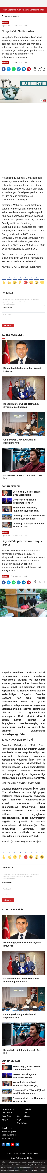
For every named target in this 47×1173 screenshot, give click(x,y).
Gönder (7, 325)
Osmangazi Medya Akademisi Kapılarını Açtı (19, 441)
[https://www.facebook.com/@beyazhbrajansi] (12, 1144)
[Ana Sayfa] (2, 16)
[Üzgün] (42, 279)
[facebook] (4, 69)
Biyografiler (6, 1119)
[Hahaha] (31, 279)
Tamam (42, 1170)
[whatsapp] (14, 69)
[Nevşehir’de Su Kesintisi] (23, 89)
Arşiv (19, 1119)
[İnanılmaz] (36, 279)
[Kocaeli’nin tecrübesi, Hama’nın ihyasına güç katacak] (23, 388)
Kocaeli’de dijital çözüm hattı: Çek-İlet (22, 477)
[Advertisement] (23, 139)
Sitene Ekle (16, 1153)
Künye (35, 1153)
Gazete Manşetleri (9, 1131)
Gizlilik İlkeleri (29, 1158)
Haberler (8, 16)
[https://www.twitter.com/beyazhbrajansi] (8, 1144)
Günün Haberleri (23, 1116)
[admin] (17, 1144)
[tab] (8, 293)
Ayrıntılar (34, 1170)
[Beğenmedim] (20, 279)
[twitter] (9, 69)
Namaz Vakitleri (8, 1138)
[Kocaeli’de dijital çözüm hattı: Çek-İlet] (23, 460)
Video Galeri (6, 1116)
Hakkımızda (27, 1153)
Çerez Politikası (16, 1158)
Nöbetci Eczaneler (9, 1135)
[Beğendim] (4, 279)
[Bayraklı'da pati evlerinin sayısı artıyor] (23, 602)
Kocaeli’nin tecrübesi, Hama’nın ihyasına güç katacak (21, 405)
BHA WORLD (8, 1109)
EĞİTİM (28, 1109)
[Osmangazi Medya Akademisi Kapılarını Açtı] (23, 424)
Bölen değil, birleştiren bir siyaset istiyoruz (22, 369)
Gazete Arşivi (22, 1123)
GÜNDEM (16, 16)
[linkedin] (24, 69)
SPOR (27, 1113)
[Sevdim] (15, 279)
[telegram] (19, 69)
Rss (8, 1153)
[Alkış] (9, 279)
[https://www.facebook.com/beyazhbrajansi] (3, 1144)
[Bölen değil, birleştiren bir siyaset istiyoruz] (23, 352)
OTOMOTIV (7, 1113)
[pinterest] (29, 69)
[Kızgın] (26, 279)
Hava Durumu (7, 1128)
